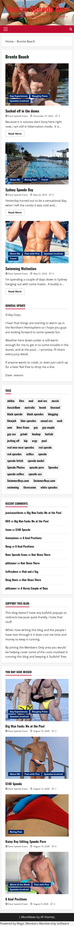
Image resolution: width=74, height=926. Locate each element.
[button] (6, 29)
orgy (34, 441)
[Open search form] (71, 29)
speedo (42, 454)
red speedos (14, 454)
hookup (36, 434)
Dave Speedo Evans (18, 116)
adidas (11, 401)
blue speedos (28, 421)
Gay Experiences (18, 96)
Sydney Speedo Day (19, 189)
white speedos (49, 487)
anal (31, 401)
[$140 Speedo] (37, 758)
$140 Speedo (22, 529)
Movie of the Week (20, 884)
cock (59, 421)
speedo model (36, 461)
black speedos (35, 414)
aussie (55, 401)
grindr (23, 434)
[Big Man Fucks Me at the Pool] (37, 700)
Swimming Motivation (20, 268)
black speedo (14, 414)
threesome (29, 487)
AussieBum (13, 407)
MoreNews (28, 917)
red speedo (45, 447)
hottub (49, 434)
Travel (44, 179)
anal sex (42, 401)
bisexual (55, 407)
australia (30, 407)
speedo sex (35, 474)
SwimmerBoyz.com (18, 480)
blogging (53, 414)
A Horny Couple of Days (34, 588)
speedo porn (36, 467)
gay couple (48, 427)
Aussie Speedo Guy (37, 8)
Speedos (53, 467)
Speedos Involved (19, 100)
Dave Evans (23, 427)
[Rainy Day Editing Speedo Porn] (37, 815)
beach (42, 407)
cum (9, 427)
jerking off (13, 441)
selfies (30, 454)
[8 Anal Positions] (37, 873)
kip (25, 441)
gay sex (11, 434)
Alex (21, 401)
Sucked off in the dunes (22, 111)
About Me (15, 179)
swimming (13, 487)
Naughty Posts (40, 96)
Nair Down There (40, 554)
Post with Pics (32, 253)
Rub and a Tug (30, 571)
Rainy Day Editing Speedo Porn (25, 841)
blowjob (11, 421)
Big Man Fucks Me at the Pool (44, 513)
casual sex (46, 421)
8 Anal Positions (32, 538)
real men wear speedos (20, 447)
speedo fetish (15, 461)
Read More (16, 134)
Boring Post (31, 179)
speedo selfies (15, 474)
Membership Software (54, 923)
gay (36, 427)
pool (44, 441)
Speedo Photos (16, 467)
